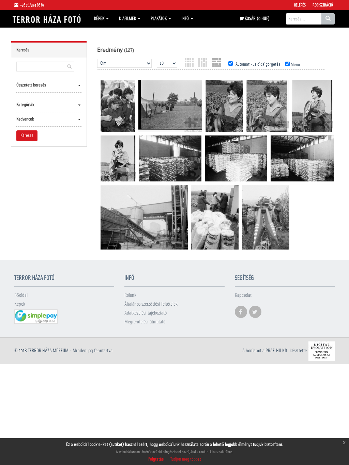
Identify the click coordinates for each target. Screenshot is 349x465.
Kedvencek (25, 119)
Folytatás (156, 459)
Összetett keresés (31, 85)
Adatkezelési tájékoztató (145, 313)
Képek (99, 18)
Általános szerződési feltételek (151, 304)
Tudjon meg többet (185, 459)
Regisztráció (323, 5)
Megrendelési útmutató (144, 321)
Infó (185, 18)
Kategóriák (25, 104)
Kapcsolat (243, 295)
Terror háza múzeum (48, 350)
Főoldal (21, 295)
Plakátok (159, 18)
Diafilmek (128, 18)
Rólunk (130, 295)
